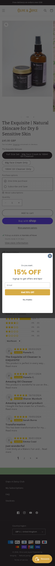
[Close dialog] (50, 256)
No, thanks (27, 299)
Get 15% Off (27, 292)
